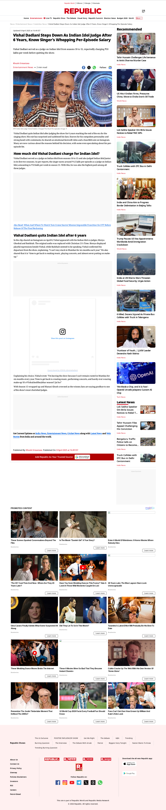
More (138, 18)
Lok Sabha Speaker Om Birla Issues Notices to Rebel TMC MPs (134, 131)
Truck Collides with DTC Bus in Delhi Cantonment (134, 168)
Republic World (69, 3)
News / (13, 24)
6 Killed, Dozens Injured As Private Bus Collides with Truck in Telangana (135, 316)
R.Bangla (87, 3)
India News (121, 64)
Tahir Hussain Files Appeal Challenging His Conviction (127, 426)
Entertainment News (23, 67)
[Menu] (142, 11)
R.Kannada (96, 3)
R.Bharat (79, 3)
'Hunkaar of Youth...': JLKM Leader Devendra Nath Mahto (134, 352)
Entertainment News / (24, 24)
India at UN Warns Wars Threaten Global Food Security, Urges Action (133, 279)
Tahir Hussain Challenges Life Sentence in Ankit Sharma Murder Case (136, 59)
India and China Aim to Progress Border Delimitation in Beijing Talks (134, 204)
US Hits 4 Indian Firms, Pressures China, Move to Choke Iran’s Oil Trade (135, 95)
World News (122, 101)
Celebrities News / (41, 24)
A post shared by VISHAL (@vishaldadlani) (63, 370)
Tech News (121, 397)
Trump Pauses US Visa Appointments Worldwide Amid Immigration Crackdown (135, 241)
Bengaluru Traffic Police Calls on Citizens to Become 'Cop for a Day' (127, 443)
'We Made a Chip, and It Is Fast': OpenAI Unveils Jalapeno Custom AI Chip (134, 389)
